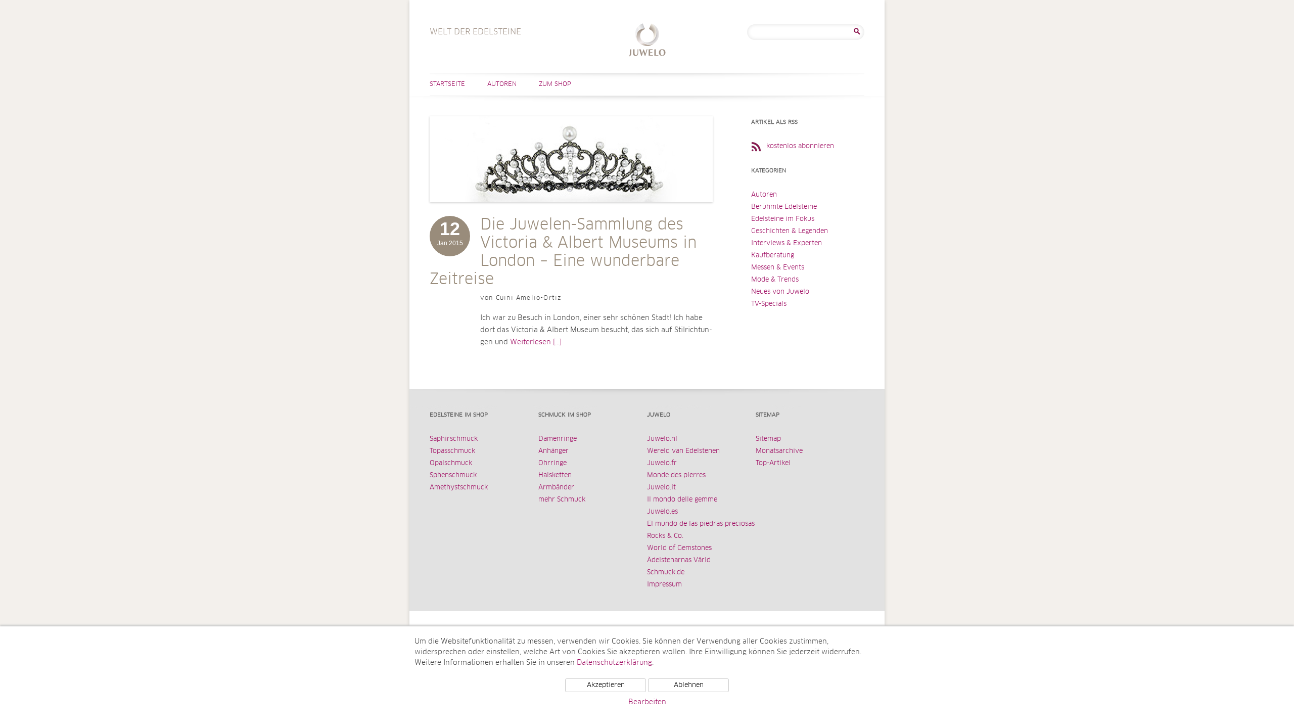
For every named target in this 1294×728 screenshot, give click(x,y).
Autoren (502, 84)
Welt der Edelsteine (647, 41)
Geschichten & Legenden (789, 231)
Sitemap (768, 439)
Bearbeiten (647, 702)
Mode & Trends (775, 280)
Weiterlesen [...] (536, 342)
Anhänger (553, 451)
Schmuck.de (665, 572)
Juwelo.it (661, 487)
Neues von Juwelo (780, 292)
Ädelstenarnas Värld (679, 560)
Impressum (664, 584)
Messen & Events (777, 267)
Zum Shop (555, 84)
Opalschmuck (451, 463)
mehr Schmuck (561, 499)
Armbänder (556, 487)
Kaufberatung (772, 255)
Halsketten (555, 475)
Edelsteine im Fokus (782, 219)
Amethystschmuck (459, 487)
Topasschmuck (452, 451)
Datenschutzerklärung (614, 662)
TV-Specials (769, 304)
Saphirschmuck (454, 439)
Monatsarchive (779, 451)
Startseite (447, 84)
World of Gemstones (679, 548)
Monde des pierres (676, 475)
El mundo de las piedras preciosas (701, 524)
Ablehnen (689, 685)
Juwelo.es (662, 512)
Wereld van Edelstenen (683, 451)
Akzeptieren (606, 685)
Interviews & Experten (786, 243)
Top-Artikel (773, 463)
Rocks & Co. (665, 536)
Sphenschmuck (453, 475)
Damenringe (557, 439)
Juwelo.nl (662, 439)
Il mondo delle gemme (682, 499)
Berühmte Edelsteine (784, 207)
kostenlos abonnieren (800, 146)
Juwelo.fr (662, 463)
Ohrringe (552, 463)
